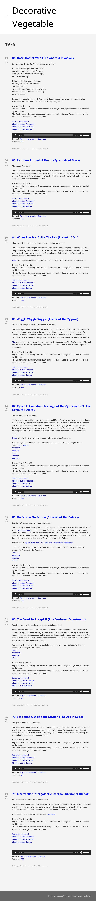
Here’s (15, 260)
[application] (51, 135)
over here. (51, 814)
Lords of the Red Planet (63, 543)
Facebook (16, 448)
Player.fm (16, 458)
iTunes (15, 453)
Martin (26, 445)
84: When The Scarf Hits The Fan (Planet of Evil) (45, 237)
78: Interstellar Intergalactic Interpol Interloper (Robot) (50, 794)
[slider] (86, 135)
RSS (22, 141)
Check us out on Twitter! (22, 129)
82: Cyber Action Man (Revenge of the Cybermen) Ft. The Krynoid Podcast (51, 407)
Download (42, 139)
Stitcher (15, 456)
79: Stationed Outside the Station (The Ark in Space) (48, 717)
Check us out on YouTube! (22, 126)
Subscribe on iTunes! (20, 121)
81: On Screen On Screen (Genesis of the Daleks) (45, 517)
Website (15, 450)
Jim (20, 445)
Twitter (15, 552)
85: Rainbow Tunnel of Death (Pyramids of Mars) (46, 160)
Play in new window (28, 139)
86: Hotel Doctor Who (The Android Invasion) (43, 58)
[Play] (15, 135)
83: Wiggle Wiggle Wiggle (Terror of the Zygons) (45, 319)
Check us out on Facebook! (23, 124)
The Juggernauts (24, 530)
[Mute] (81, 135)
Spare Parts (30, 543)
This (14, 342)
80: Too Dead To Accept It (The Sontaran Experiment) (49, 619)
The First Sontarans (44, 543)
